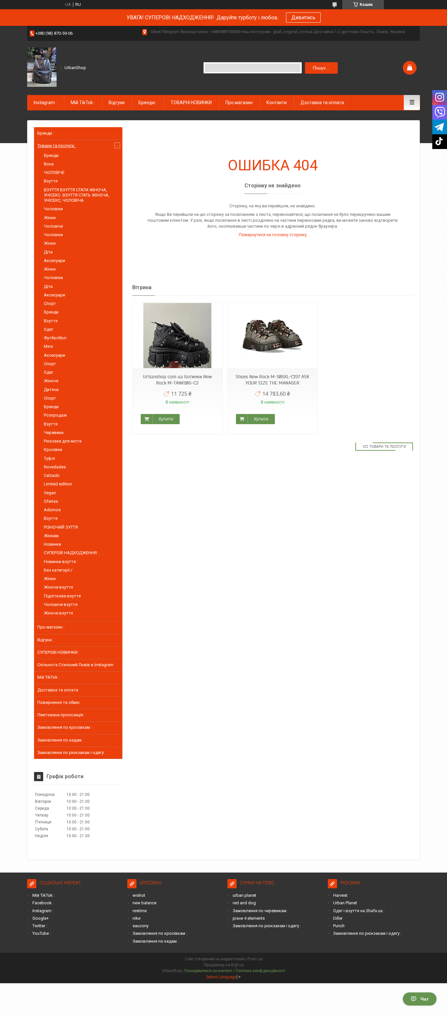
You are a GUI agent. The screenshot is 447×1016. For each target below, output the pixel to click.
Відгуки (117, 102)
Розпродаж (55, 415)
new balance (144, 902)
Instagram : (45, 102)
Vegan (50, 492)
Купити (166, 419)
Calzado (52, 475)
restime (140, 910)
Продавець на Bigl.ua (223, 965)
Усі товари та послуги (384, 446)
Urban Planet (345, 902)
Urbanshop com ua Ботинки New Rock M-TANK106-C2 (177, 380)
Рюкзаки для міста (62, 441)
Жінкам (51, 535)
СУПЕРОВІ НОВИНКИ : (58, 652)
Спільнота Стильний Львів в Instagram (75, 664)
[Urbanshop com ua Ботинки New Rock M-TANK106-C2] (177, 335)
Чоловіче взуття (61, 604)
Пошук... (321, 68)
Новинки (52, 544)
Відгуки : (45, 639)
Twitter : (39, 925)
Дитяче (51, 389)
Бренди (51, 155)
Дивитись (303, 17)
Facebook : (43, 902)
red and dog (244, 902)
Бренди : (147, 102)
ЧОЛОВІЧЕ (54, 172)
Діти (48, 252)
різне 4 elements (249, 918)
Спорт (50, 303)
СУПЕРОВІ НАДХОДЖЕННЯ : (71, 552)
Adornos (52, 509)
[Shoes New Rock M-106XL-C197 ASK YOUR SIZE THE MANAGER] (272, 335)
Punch (339, 925)
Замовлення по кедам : (60, 740)
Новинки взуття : (61, 561)
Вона (49, 163)
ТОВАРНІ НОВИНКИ (191, 102)
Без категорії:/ (58, 570)
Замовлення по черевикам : (260, 910)
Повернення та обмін (58, 702)
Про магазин (239, 102)
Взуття (51, 181)
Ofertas (51, 501)
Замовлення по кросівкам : (64, 727)
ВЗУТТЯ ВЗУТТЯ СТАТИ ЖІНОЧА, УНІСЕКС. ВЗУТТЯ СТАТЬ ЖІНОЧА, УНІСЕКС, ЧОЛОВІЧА (76, 195)
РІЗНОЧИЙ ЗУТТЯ (61, 527)
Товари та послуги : (56, 145)
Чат (424, 999)
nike (136, 918)
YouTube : (41, 933)
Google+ (40, 918)
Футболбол (55, 337)
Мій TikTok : (83, 102)
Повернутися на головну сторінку (273, 234)
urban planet (244, 895)
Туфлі (49, 458)
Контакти (276, 102)
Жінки (50, 217)
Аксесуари (54, 260)
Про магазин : (50, 627)
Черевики (53, 432)
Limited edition (58, 483)
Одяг (48, 329)
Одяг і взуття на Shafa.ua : (358, 910)
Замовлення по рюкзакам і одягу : (71, 752)
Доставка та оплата (322, 102)
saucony (141, 925)
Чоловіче (53, 226)
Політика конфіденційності (260, 971)
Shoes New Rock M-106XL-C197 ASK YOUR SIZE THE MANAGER (272, 380)
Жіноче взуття (58, 587)
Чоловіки (53, 208)
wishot (139, 895)
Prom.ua (254, 959)
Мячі (48, 346)
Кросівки (53, 449)
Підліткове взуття (62, 595)
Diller (338, 918)
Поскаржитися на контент (208, 971)
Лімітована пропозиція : (61, 714)
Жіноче (51, 380)
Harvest (340, 895)
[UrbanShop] (42, 67)
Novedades (55, 466)
